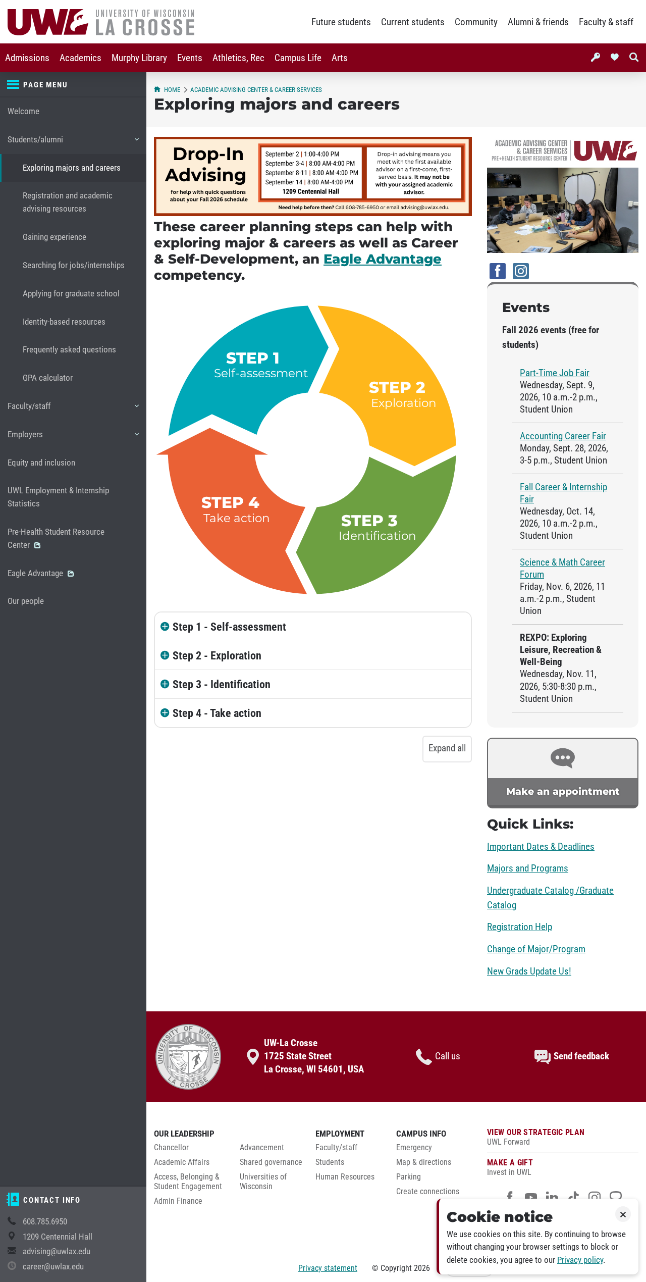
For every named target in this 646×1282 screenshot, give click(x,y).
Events (189, 58)
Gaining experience (54, 237)
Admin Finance (178, 1201)
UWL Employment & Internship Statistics (58, 497)
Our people (26, 601)
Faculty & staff (606, 22)
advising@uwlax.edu (56, 1251)
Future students (341, 22)
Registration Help (519, 927)
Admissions (27, 58)
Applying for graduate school (71, 293)
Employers (25, 439)
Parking (408, 1177)
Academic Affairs (181, 1162)
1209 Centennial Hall (57, 1237)
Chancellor (171, 1147)
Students (329, 1162)
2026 (422, 1268)
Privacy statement (327, 1268)
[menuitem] (27, 57)
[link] (562, 773)
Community (476, 22)
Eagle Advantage (36, 573)
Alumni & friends (538, 22)
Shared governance (271, 1162)
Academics (80, 58)
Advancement (262, 1147)
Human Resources (344, 1177)
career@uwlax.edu (53, 1266)
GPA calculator (48, 378)
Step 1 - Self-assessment (229, 626)
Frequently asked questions (69, 349)
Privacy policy (580, 1260)
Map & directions (423, 1162)
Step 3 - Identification (222, 684)
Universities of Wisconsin (263, 1181)
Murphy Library (139, 58)
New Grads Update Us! (529, 971)
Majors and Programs (527, 868)
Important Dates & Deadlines (541, 846)
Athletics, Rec (238, 58)
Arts (340, 58)
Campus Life (298, 58)
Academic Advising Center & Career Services (256, 89)
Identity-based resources (64, 322)
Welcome (23, 111)
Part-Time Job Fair (554, 373)
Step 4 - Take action (217, 713)
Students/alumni (35, 144)
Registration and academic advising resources (68, 202)
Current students (413, 22)
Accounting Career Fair (563, 436)
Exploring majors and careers (72, 168)
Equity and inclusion (41, 463)
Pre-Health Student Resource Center (56, 538)
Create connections (427, 1191)
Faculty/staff (28, 411)
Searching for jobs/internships (74, 265)
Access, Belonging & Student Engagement (188, 1181)
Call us (447, 1056)
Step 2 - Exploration (217, 655)
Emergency (414, 1147)
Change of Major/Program (536, 949)
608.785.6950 (45, 1221)
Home (172, 89)
